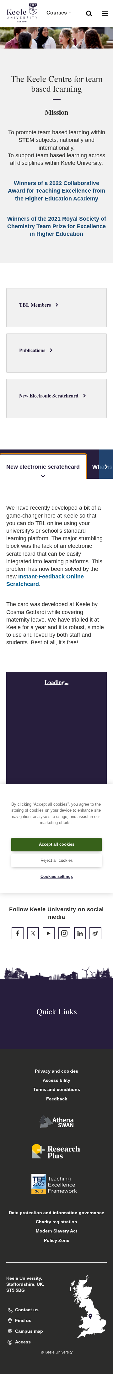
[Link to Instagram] (64, 933)
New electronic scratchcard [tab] (43, 467)
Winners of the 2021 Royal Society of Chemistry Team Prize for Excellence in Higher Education (56, 226)
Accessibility (56, 1080)
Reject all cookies (56, 860)
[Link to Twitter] (33, 933)
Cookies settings (56, 876)
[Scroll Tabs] (106, 464)
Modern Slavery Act (56, 1230)
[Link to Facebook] (18, 933)
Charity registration (56, 1221)
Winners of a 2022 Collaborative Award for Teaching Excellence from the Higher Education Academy (56, 190)
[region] (56, 838)
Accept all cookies (56, 844)
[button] (89, 13)
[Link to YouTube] (49, 933)
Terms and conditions (56, 1089)
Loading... (56, 682)
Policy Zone (56, 1240)
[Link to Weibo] (95, 933)
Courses (56, 12)
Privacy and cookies (56, 1071)
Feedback (56, 1098)
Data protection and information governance (56, 1212)
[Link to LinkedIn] (80, 933)
